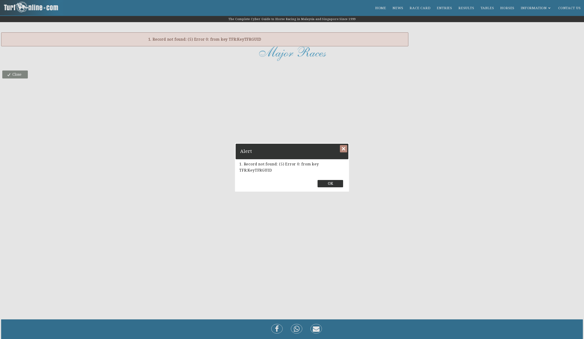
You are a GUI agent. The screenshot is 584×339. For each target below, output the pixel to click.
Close (343, 148)
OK (330, 183)
